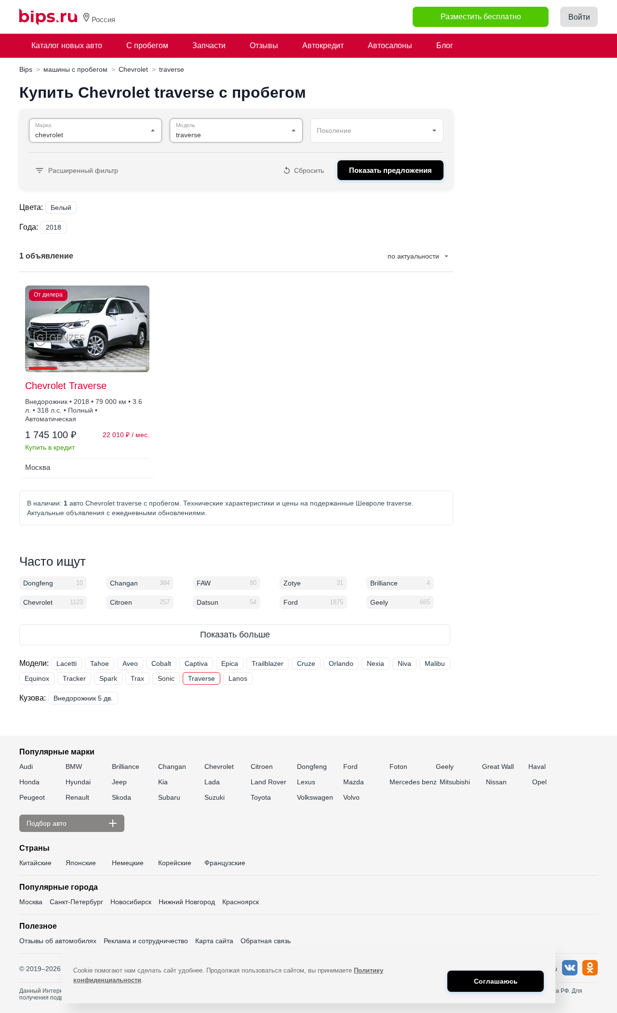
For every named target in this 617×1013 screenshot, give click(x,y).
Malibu (435, 663)
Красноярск (240, 902)
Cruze (306, 663)
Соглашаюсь (496, 981)
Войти (579, 17)
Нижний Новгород (187, 902)
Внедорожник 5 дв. (83, 698)
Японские (81, 863)
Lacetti (66, 663)
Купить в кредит (50, 447)
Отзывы (264, 45)
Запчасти (209, 45)
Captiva (196, 663)
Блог (444, 45)
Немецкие (128, 863)
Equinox (37, 678)
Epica (229, 663)
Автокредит (323, 45)
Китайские (35, 863)
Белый (61, 207)
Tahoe (99, 663)
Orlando (341, 663)
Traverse (201, 678)
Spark (108, 678)
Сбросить (309, 170)
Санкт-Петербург (76, 902)
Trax (137, 678)
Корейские (174, 863)
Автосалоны (390, 45)
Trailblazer (267, 663)
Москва (30, 902)
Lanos (237, 678)
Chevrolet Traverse (66, 385)
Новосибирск (130, 902)
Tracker (74, 678)
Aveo (130, 663)
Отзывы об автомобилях (57, 941)
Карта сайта (214, 941)
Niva (404, 663)
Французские (224, 863)
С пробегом (147, 45)
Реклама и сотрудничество (146, 941)
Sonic (166, 678)
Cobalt (161, 663)
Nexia (375, 663)
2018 (53, 227)
